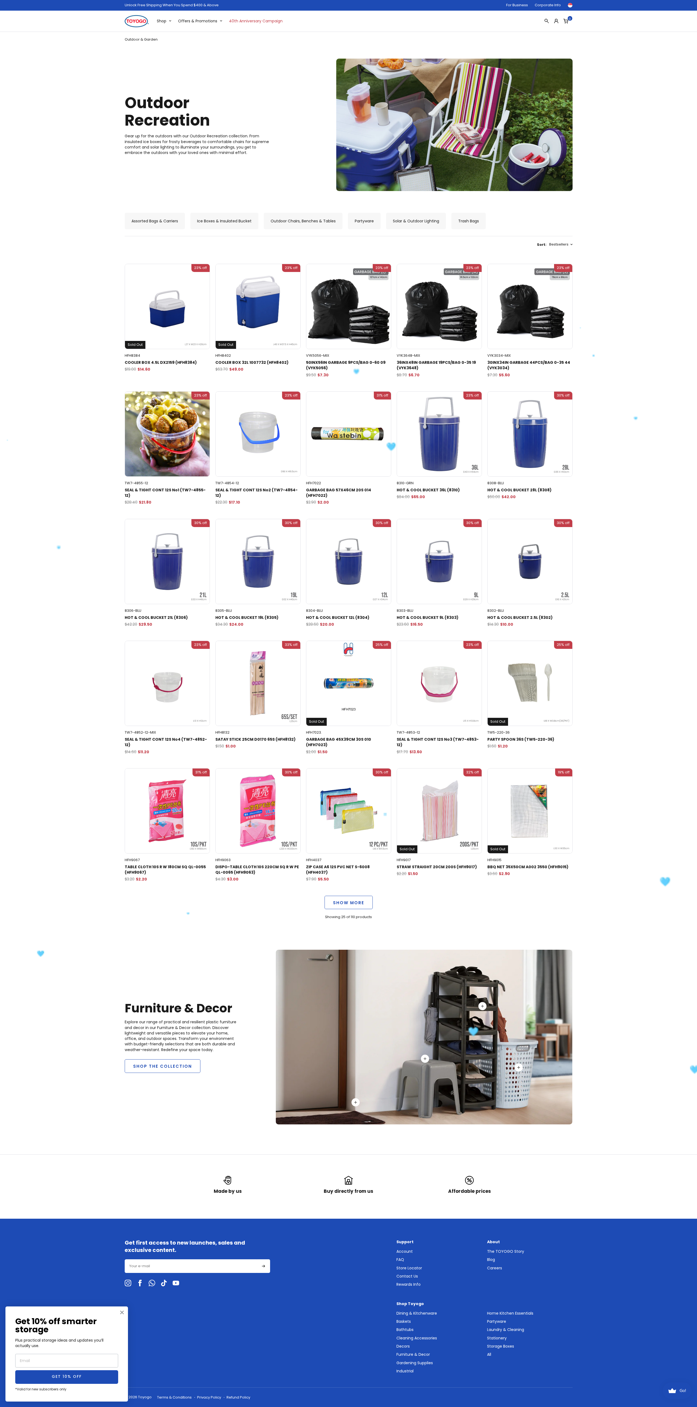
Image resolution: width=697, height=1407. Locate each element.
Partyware (496, 1321)
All (489, 1354)
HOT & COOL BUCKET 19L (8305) (247, 617)
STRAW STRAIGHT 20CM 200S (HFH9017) (437, 867)
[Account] (556, 21)
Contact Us (407, 1276)
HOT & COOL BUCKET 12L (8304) (337, 617)
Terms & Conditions (174, 1397)
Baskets (403, 1321)
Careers (494, 1268)
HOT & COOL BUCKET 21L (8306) (156, 617)
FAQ (400, 1259)
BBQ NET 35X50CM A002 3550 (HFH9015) (527, 867)
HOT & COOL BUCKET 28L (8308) (519, 490)
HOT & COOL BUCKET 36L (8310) (428, 490)
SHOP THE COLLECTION (162, 1066)
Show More (348, 903)
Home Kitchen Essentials (510, 1313)
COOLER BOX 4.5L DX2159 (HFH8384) (161, 362)
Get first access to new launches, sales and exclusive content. (185, 1246)
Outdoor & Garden (141, 39)
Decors (403, 1346)
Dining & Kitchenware (416, 1313)
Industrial (405, 1371)
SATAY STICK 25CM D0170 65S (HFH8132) (255, 739)
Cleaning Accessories (416, 1338)
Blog (491, 1259)
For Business (517, 5)
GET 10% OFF (67, 1377)
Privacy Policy (209, 1397)
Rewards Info (408, 1284)
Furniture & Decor (413, 1354)
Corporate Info (548, 5)
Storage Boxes (500, 1346)
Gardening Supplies (414, 1363)
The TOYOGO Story (505, 1251)
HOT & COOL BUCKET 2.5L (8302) (520, 617)
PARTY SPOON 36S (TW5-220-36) (520, 739)
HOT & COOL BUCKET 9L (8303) (427, 617)
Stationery (497, 1338)
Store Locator (409, 1268)
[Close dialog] (122, 1312)
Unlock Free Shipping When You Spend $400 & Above (172, 5)
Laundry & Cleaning (505, 1329)
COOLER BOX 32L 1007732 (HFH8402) (252, 362)
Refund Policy (238, 1397)
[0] (565, 21)
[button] (263, 1266)
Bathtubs (405, 1329)
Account (404, 1251)
